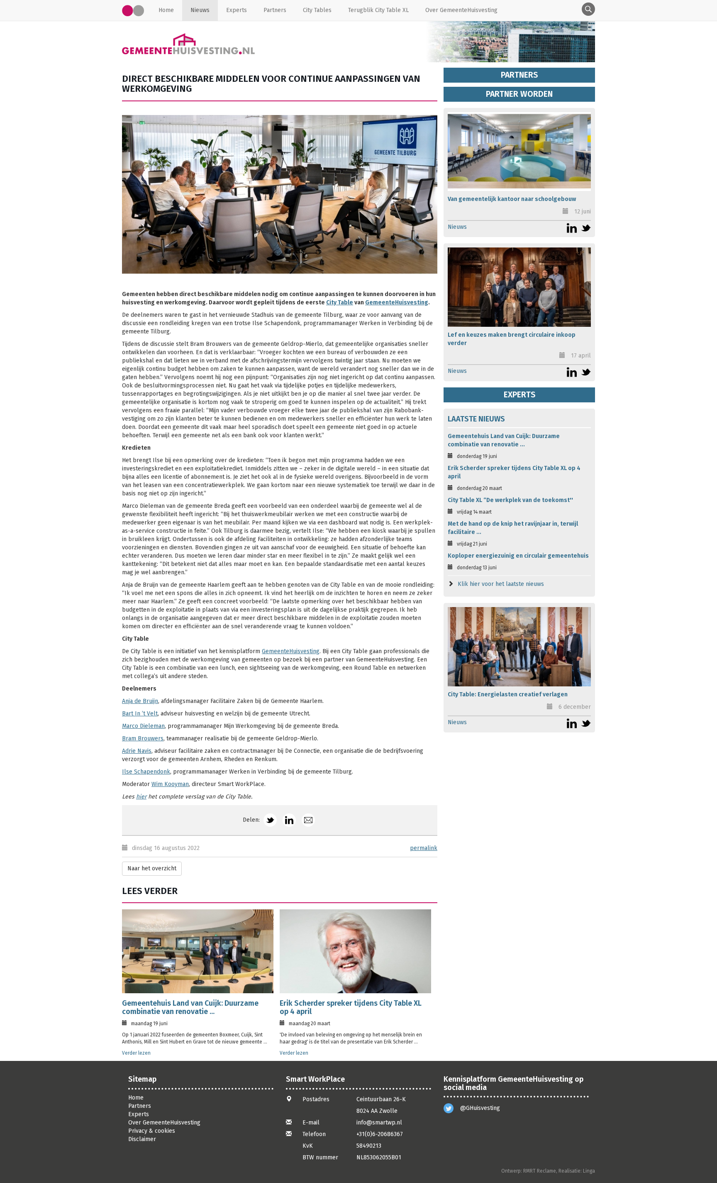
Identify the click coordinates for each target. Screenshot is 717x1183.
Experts (236, 10)
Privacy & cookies (151, 1130)
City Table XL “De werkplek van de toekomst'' (510, 500)
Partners (274, 10)
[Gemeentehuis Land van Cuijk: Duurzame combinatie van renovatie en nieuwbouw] (197, 951)
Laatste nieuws (476, 419)
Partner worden (519, 94)
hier (141, 796)
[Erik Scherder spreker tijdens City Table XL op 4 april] (355, 951)
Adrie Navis (136, 750)
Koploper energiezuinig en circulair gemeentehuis (518, 555)
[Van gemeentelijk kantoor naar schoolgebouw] (519, 151)
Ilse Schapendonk (146, 771)
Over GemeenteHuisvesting (461, 10)
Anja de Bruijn (140, 701)
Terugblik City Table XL (378, 10)
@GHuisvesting (480, 1108)
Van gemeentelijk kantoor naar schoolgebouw (512, 199)
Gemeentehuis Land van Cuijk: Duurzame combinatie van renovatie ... (190, 1007)
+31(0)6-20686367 (379, 1134)
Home (166, 10)
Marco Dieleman (143, 726)
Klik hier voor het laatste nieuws (501, 584)
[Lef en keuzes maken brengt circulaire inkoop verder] (519, 287)
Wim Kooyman (170, 784)
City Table (339, 302)
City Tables (317, 10)
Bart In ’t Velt (140, 713)
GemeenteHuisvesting (396, 302)
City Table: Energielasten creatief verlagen (508, 694)
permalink (423, 848)
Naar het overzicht (151, 868)
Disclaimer (142, 1139)
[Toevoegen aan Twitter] (270, 820)
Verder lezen (136, 1053)
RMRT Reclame (539, 1171)
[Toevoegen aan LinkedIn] (289, 820)
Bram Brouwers (142, 738)
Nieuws (200, 10)
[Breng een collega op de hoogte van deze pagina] (308, 820)
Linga (589, 1171)
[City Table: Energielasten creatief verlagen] (519, 646)
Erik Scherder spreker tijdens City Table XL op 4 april (351, 1007)
